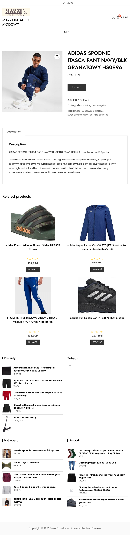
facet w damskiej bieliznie (89, 110)
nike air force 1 (102, 114)
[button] (65, 32)
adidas (86, 105)
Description (13, 131)
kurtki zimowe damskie (80, 114)
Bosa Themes (93, 528)
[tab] (13, 132)
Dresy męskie (99, 105)
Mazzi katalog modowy (15, 22)
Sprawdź (76, 87)
